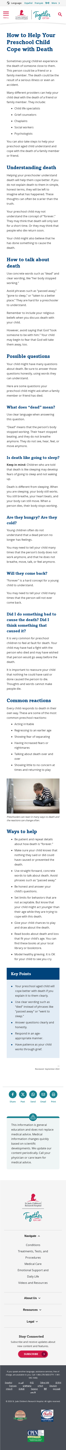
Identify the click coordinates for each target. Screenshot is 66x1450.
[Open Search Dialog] (60, 14)
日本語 (21, 1388)
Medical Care (33, 1264)
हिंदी (45, 1388)
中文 (32, 1382)
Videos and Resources (33, 1283)
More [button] (54, 3)
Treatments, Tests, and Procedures (33, 1254)
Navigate (30, 1235)
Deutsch (53, 1385)
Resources (30, 1309)
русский (56, 1388)
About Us (30, 1298)
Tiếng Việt (44, 1382)
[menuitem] (33, 1354)
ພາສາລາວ (27, 1385)
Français (39, 3)
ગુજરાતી (9, 1388)
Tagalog (34, 1388)
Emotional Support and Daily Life (33, 1273)
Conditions (33, 1245)
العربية (21, 1382)
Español (28, 3)
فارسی (33, 1392)
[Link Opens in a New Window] (20, 1416)
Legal (30, 1321)
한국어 (58, 1382)
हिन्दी (47, 3)
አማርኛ (40, 1385)
